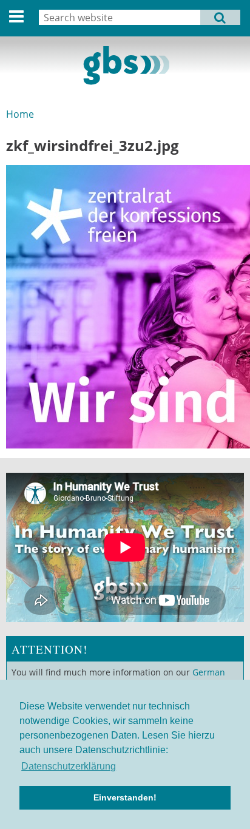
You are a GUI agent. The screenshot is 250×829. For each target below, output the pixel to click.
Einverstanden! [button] (125, 797)
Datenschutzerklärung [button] (68, 766)
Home (20, 114)
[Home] (125, 65)
